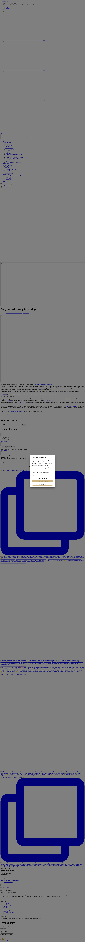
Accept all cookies (42, 481)
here (33, 475)
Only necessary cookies (42, 484)
